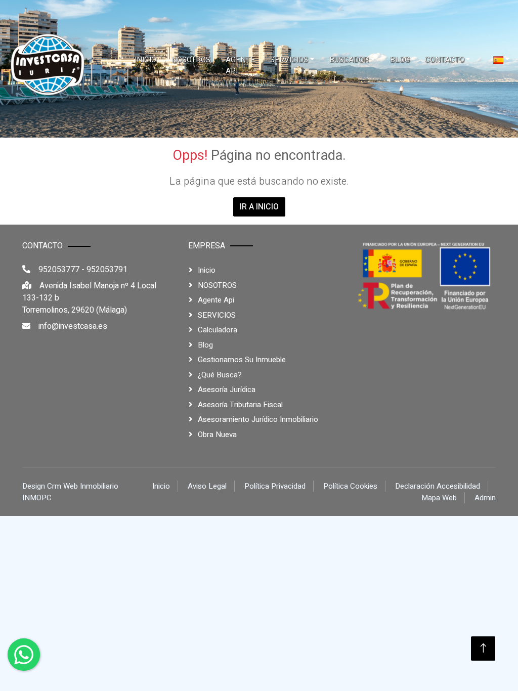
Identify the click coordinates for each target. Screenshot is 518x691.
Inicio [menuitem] (145, 59)
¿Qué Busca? (220, 374)
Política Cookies (350, 486)
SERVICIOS (217, 315)
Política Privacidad (275, 486)
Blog (205, 345)
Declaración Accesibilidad (437, 486)
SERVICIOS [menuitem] (289, 59)
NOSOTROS (217, 285)
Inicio (206, 270)
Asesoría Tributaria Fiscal (240, 404)
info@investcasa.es (72, 326)
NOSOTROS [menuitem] (190, 59)
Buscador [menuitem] (349, 59)
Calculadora (217, 329)
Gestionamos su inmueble (242, 359)
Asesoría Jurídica (226, 389)
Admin (485, 497)
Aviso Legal (207, 486)
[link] (48, 65)
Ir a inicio (259, 207)
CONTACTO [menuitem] (444, 59)
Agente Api (216, 300)
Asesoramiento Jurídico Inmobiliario (258, 419)
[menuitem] (501, 59)
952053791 (107, 270)
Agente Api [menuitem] (240, 65)
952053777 (58, 270)
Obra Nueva (217, 434)
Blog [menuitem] (400, 59)
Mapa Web (439, 497)
